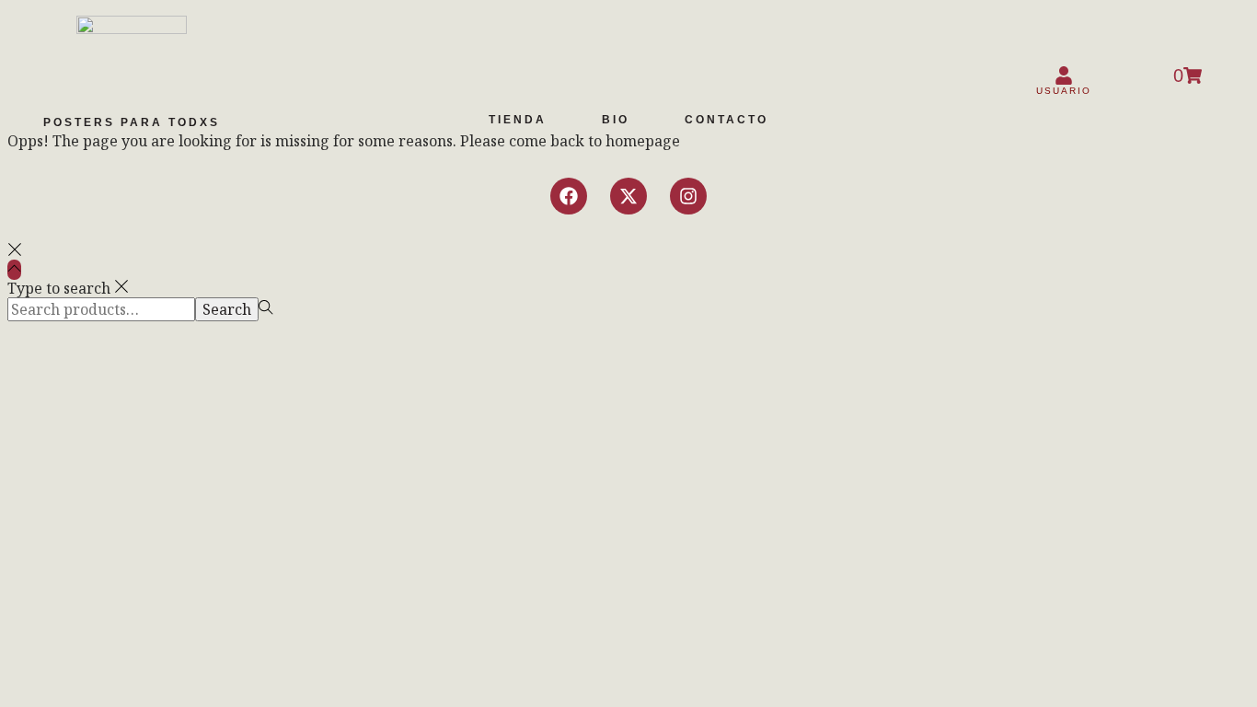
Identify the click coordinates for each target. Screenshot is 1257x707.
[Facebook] (568, 196)
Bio (615, 119)
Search (226, 309)
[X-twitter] (628, 196)
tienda (518, 119)
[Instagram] (688, 196)
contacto (726, 119)
